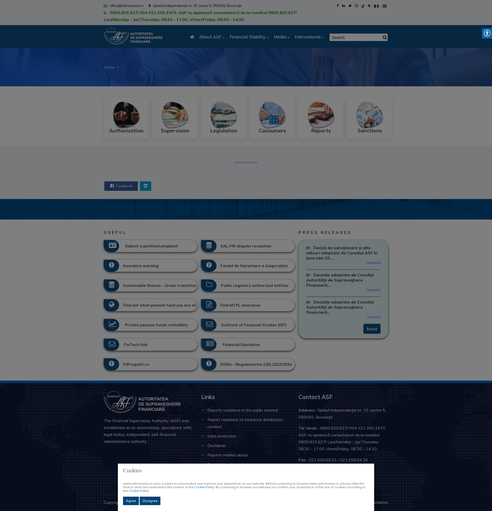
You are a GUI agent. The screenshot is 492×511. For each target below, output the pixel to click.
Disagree (150, 500)
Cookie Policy (204, 487)
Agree (131, 500)
